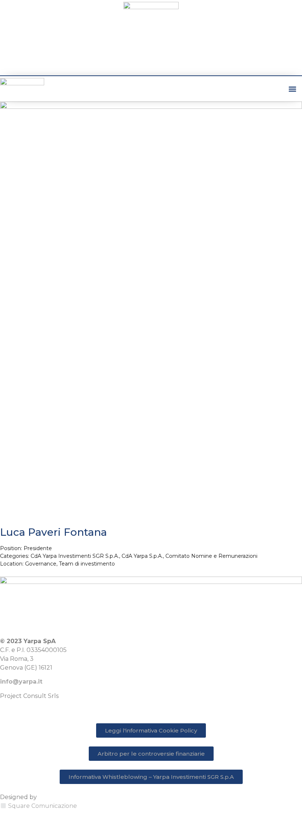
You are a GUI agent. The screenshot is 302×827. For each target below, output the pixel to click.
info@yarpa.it (21, 681)
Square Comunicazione (42, 805)
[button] (292, 89)
